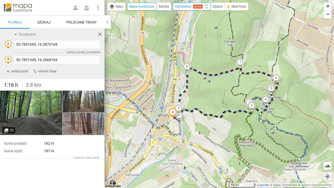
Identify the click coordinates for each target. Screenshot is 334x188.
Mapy (119, 6)
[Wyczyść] (100, 34)
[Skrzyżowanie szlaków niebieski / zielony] (31, 113)
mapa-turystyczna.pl (17, 7)
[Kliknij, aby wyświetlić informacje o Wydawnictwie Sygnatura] (113, 183)
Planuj (15, 22)
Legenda (263, 185)
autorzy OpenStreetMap (316, 185)
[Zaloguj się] (75, 8)
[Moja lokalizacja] (327, 176)
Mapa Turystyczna (285, 185)
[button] (172, 113)
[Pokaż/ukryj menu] (98, 8)
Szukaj (44, 22)
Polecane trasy (81, 22)
